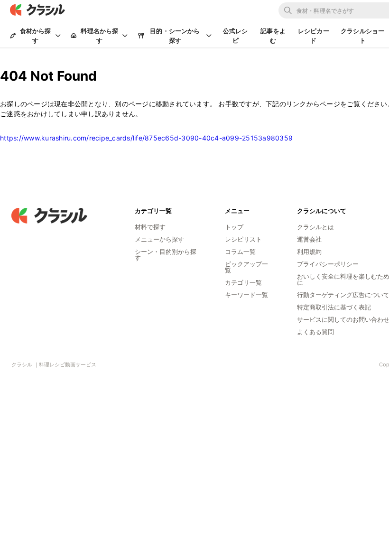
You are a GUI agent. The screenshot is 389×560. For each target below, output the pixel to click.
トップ (234, 227)
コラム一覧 (240, 251)
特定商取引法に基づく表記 (334, 307)
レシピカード (313, 35)
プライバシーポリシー (328, 264)
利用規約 (309, 251)
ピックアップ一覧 (246, 267)
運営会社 (309, 239)
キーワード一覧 (246, 295)
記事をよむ (273, 35)
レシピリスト (243, 239)
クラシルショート (362, 35)
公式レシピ (235, 35)
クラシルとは (315, 227)
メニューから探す (159, 239)
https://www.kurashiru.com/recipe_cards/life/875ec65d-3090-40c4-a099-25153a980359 (146, 138)
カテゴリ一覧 (243, 282)
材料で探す (150, 227)
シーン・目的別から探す (165, 254)
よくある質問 (315, 332)
